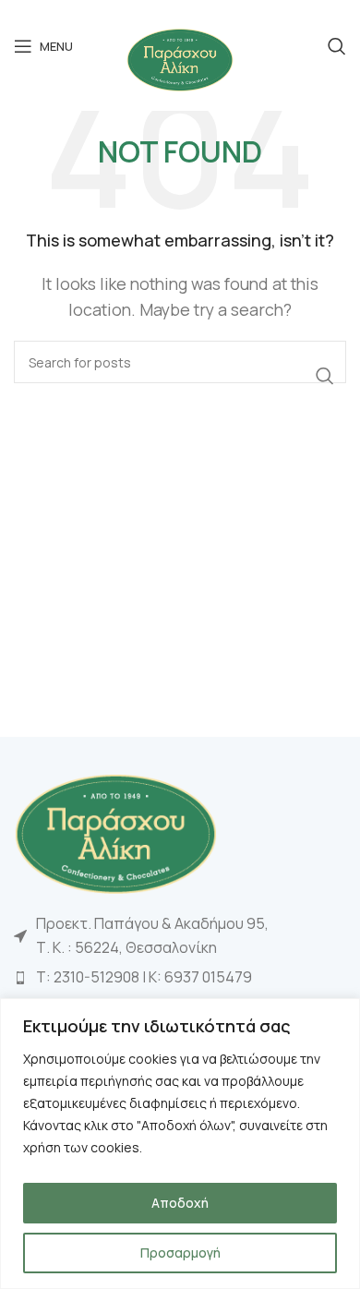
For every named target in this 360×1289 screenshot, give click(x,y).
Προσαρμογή (180, 1252)
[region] (180, 1143)
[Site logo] (180, 58)
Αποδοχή (180, 1202)
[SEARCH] (325, 375)
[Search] (336, 46)
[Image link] (115, 832)
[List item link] (180, 978)
